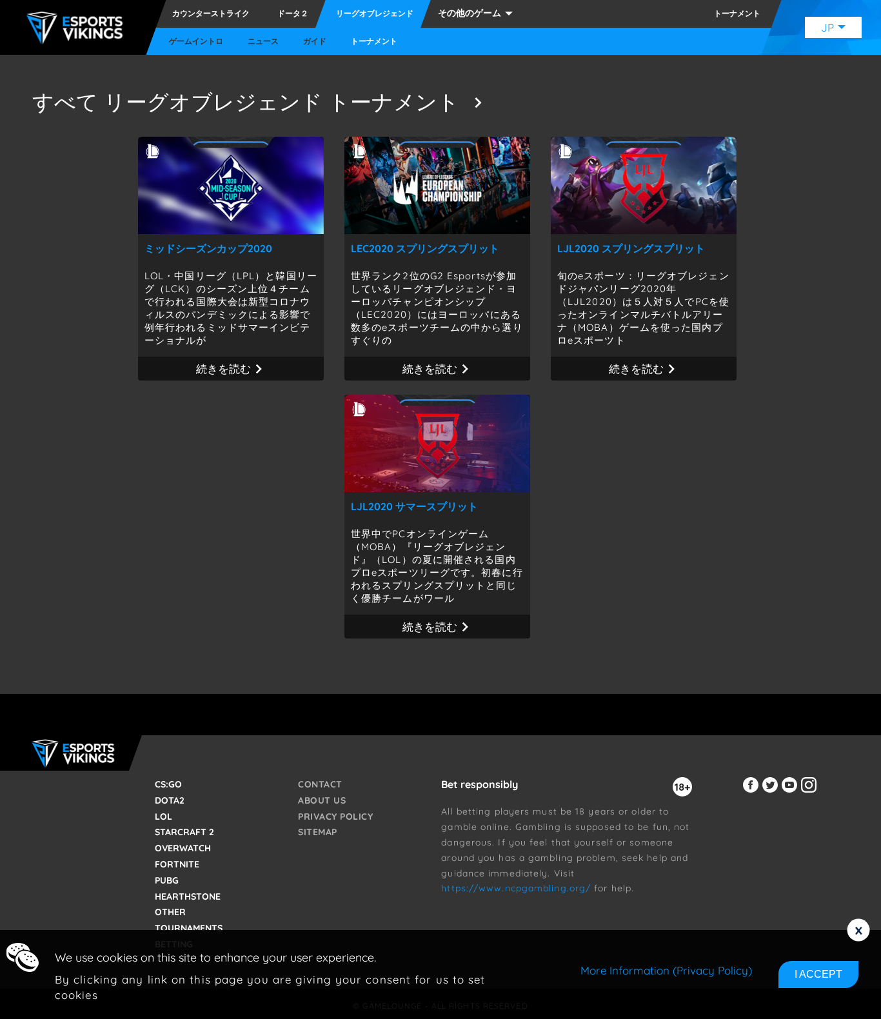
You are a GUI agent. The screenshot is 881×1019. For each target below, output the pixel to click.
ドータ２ (292, 13)
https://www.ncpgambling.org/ (516, 888)
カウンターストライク (211, 13)
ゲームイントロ (196, 41)
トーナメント (374, 41)
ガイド (314, 41)
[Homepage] (78, 27)
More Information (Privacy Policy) (666, 970)
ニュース (263, 41)
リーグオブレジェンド (374, 13)
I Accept (818, 974)
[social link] (752, 792)
